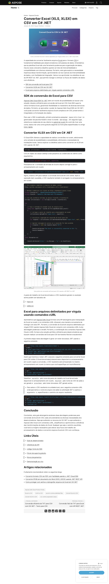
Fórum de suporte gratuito (36, 453)
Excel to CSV (28, 493)
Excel (60, 60)
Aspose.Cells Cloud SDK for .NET (36, 101)
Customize (84, 577)
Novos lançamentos (34, 457)
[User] (97, 2)
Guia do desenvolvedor (35, 441)
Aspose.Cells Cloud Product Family (34, 489)
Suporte (59, 2)
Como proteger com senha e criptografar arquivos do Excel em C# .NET (52, 482)
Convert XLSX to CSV (31, 496)
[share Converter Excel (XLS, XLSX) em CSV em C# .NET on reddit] (53, 511)
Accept (91, 572)
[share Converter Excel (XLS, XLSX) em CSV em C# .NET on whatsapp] (60, 511)
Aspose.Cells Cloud (43, 320)
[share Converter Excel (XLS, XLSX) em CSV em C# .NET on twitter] (46, 511)
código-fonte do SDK (34, 449)
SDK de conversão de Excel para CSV (39, 84)
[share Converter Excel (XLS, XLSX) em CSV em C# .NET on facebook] (56, 511)
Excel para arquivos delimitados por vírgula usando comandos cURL (50, 90)
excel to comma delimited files (54, 493)
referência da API (33, 445)
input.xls (30, 302)
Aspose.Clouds (34, 15)
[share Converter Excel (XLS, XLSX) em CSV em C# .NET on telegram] (64, 511)
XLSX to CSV (39, 493)
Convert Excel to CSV (72, 493)
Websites (66, 2)
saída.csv (30, 306)
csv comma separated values (48, 496)
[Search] (101, 2)
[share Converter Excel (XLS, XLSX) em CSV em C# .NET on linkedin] (49, 511)
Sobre (73, 2)
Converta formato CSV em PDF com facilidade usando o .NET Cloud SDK (52, 476)
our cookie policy (95, 569)
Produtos (43, 2)
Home (14, 7)
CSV (75, 60)
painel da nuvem (59, 122)
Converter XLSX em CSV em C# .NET (39, 87)
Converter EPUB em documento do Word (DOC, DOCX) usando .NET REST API (54, 479)
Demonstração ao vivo (35, 461)
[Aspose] (15, 2)
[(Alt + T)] (18, 7)
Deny (98, 577)
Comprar (51, 2)
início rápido (28, 127)
